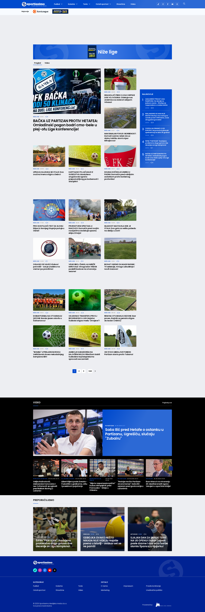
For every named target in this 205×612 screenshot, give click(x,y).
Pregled (37, 63)
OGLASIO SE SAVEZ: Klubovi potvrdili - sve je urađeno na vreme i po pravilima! (46, 266)
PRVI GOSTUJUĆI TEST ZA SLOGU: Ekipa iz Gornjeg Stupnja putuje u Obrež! (48, 228)
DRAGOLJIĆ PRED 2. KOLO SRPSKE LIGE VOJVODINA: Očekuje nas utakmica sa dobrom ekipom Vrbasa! (119, 98)
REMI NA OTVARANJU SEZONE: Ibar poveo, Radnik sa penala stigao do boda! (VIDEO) (120, 318)
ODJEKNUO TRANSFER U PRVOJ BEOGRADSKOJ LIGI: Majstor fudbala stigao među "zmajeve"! (84, 318)
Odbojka (86, 534)
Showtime (120, 4)
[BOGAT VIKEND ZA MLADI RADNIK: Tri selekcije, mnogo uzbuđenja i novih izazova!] (120, 248)
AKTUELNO (149, 478)
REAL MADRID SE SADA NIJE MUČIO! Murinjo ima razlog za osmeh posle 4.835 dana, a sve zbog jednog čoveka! (157, 117)
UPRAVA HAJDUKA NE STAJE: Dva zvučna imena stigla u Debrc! (48, 173)
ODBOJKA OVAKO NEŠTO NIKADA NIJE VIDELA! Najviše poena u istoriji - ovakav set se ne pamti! (102, 542)
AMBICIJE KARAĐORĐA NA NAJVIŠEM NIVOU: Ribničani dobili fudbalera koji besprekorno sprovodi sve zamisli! (84, 355)
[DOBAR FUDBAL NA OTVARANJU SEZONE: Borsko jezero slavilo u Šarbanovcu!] (49, 300)
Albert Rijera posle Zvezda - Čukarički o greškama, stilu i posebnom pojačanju (74, 483)
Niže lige (36, 116)
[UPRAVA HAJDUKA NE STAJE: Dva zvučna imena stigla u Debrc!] (49, 156)
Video (133, 4)
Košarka (71, 4)
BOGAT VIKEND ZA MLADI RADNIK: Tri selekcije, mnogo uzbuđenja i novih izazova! (119, 266)
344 (90, 371)
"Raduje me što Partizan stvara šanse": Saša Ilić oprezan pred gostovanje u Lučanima (130, 485)
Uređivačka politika (154, 590)
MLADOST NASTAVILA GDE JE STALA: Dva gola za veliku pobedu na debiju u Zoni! (120, 228)
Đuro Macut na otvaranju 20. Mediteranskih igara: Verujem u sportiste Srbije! (158, 483)
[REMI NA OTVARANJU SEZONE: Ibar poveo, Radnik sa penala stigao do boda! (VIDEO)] (120, 300)
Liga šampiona (41, 537)
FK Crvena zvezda (67, 478)
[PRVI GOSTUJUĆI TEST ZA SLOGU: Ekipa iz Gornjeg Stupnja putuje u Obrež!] (49, 210)
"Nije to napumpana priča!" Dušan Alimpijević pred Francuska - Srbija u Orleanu (102, 486)
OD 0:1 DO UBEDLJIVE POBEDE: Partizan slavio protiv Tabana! (118, 353)
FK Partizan (109, 425)
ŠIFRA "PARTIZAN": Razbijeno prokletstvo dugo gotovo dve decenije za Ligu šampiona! (156, 143)
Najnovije (25, 11)
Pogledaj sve (167, 403)
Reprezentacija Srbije (95, 479)
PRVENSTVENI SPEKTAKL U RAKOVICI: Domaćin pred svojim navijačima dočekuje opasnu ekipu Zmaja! (84, 229)
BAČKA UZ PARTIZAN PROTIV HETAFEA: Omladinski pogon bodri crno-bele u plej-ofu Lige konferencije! (65, 125)
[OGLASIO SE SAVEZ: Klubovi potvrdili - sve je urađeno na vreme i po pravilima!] (49, 248)
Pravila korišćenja (153, 586)
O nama (104, 586)
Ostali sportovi (102, 4)
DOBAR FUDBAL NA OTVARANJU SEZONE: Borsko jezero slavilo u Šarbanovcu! (47, 318)
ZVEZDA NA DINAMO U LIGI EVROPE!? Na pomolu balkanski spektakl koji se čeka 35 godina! (157, 130)
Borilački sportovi (40, 478)
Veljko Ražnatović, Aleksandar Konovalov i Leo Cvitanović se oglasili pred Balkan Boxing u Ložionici (45, 486)
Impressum (128, 586)
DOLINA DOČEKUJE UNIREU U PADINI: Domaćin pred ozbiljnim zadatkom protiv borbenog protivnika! (119, 175)
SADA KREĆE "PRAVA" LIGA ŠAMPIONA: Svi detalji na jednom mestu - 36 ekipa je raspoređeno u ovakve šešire (156, 102)
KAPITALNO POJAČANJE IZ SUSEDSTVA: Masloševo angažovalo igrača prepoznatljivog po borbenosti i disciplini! (83, 177)
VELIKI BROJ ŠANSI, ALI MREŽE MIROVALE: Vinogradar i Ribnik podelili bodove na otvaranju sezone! (83, 268)
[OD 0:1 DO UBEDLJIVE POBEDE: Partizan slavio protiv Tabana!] (120, 336)
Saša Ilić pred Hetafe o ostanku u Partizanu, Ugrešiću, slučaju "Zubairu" (134, 434)
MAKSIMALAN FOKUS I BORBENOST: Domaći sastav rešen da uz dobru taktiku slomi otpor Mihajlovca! (120, 137)
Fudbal (57, 4)
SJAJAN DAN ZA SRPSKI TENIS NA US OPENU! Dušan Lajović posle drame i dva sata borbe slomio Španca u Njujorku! (149, 542)
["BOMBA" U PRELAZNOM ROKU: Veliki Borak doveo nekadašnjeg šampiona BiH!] (49, 336)
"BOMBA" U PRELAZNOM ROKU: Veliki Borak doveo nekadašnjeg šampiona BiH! (48, 354)
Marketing (105, 590)
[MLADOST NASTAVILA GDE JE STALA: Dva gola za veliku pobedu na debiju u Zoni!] (120, 210)
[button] (171, 468)
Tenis (85, 4)
